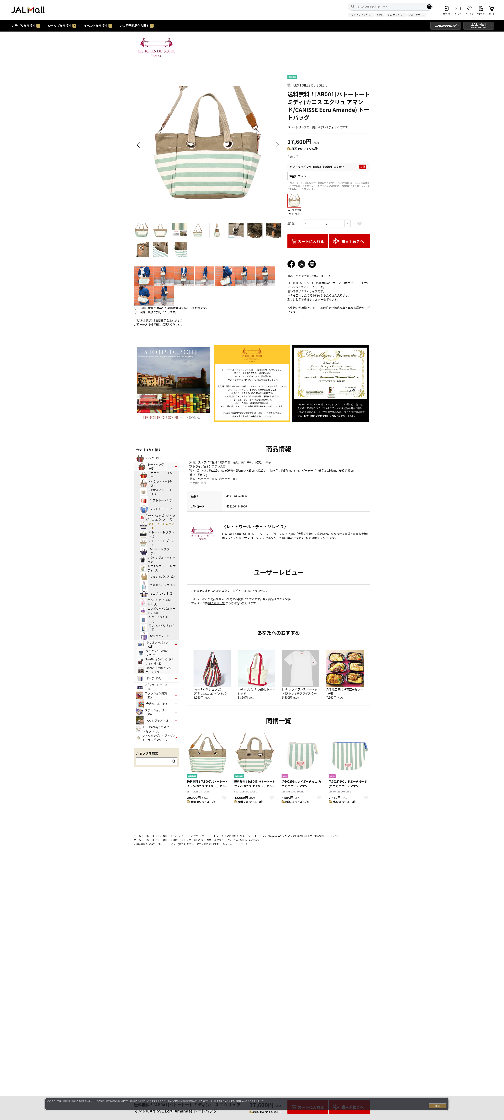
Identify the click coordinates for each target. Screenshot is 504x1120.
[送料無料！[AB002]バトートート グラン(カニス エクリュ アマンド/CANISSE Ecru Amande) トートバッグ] (207, 756)
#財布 (380, 15)
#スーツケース (417, 15)
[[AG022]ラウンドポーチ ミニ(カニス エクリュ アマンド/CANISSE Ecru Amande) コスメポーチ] (302, 756)
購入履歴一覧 (216, 603)
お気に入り (359, 223)
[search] (429, 6)
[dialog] (246, 1104)
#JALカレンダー (396, 15)
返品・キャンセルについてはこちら (309, 276)
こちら (249, 1101)
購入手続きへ (352, 241)
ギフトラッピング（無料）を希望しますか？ (317, 167)
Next (277, 145)
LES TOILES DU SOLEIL (310, 85)
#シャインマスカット (361, 15)
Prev (139, 145)
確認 (437, 1105)
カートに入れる (311, 241)
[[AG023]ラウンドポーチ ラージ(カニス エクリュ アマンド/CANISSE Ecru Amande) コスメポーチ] (349, 756)
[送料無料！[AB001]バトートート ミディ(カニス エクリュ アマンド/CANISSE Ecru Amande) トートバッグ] (208, 145)
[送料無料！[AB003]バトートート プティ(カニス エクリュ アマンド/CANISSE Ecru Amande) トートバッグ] (255, 756)
